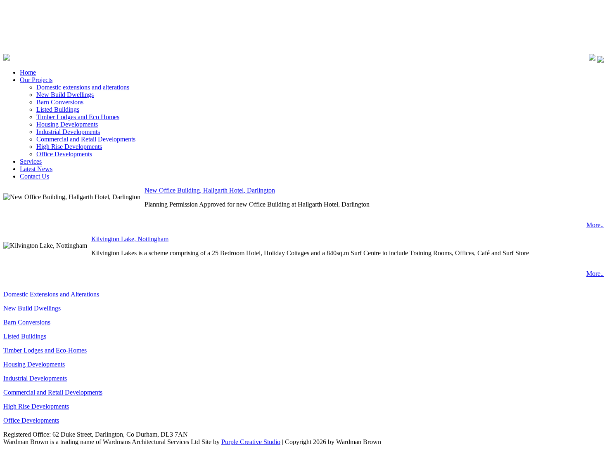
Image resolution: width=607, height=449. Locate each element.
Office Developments (31, 420)
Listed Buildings (24, 336)
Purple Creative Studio (250, 441)
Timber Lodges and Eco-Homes (45, 350)
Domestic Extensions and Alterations (51, 294)
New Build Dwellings (32, 308)
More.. (595, 224)
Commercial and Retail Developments (52, 392)
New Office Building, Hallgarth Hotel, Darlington (210, 190)
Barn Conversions (26, 322)
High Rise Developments (36, 406)
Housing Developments (34, 364)
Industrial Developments (35, 378)
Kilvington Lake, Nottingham (129, 238)
